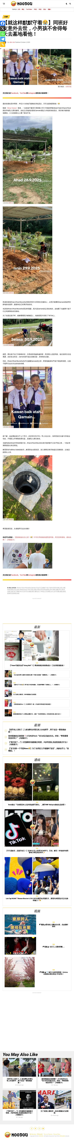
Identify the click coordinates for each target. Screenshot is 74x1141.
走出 (51, 591)
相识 (33, 591)
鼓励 (17, 593)
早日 (60, 589)
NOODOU (41, 1136)
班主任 (22, 591)
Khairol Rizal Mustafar (24, 587)
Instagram (32, 93)
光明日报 (68, 86)
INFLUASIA (62, 1136)
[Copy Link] (2, 44)
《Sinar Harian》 (12, 108)
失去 (15, 589)
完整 (38, 589)
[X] (2, 28)
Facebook (14, 93)
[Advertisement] (37, 610)
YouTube (23, 93)
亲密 (54, 587)
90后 (35, 9)
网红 (23, 9)
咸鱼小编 (12, 42)
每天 (63, 589)
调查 (48, 591)
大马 (19, 9)
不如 (37, 587)
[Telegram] (2, 39)
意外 (50, 589)
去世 (60, 587)
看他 (36, 591)
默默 (14, 593)
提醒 (57, 589)
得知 (44, 589)
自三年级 (41, 591)
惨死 (47, 589)
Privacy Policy (56, 1134)
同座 (8, 589)
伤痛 (57, 587)
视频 (49, 9)
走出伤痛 (56, 591)
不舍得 (50, 587)
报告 (54, 589)
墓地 (11, 589)
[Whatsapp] (2, 33)
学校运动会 (23, 589)
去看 (63, 587)
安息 (32, 589)
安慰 (35, 589)
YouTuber (29, 9)
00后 (40, 9)
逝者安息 (10, 593)
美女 (44, 9)
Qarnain (33, 587)
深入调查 (16, 591)
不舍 (46, 587)
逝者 (64, 591)
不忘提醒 (42, 587)
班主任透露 (27, 591)
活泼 (11, 591)
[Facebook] (2, 23)
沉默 (8, 591)
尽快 (41, 589)
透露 (61, 591)
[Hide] (0, 48)
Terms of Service (48, 1134)
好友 (18, 589)
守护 (28, 589)
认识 (45, 591)
